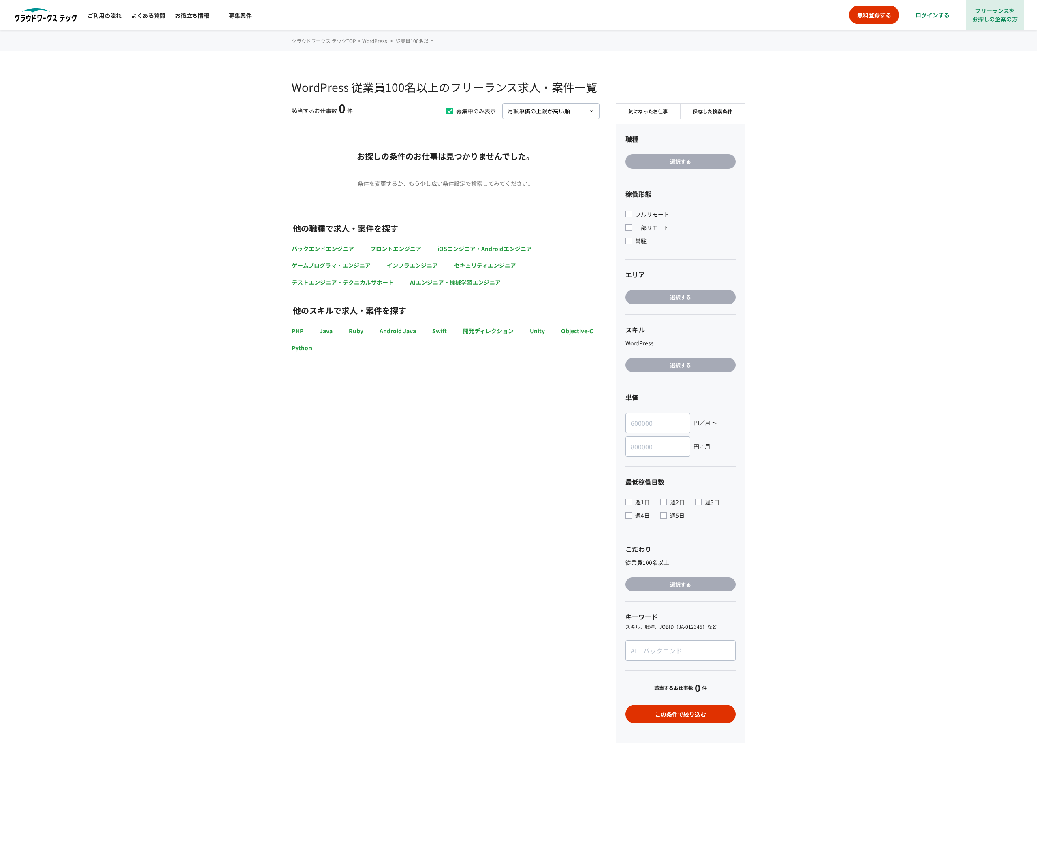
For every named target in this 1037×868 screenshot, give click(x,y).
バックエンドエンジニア (323, 249)
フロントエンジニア (395, 249)
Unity (537, 331)
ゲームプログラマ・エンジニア (331, 265)
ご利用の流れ (104, 15)
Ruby (356, 331)
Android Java (398, 331)
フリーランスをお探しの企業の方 (995, 14)
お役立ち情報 (192, 15)
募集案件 (240, 15)
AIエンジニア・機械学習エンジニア (455, 282)
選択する (680, 161)
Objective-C (577, 331)
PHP (297, 331)
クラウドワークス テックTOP (324, 40)
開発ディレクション (488, 331)
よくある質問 (148, 15)
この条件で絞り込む (680, 714)
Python (302, 348)
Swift (439, 331)
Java (326, 331)
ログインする (932, 15)
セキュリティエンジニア (485, 265)
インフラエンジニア (412, 265)
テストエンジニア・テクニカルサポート (343, 282)
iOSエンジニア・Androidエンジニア (484, 249)
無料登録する (874, 15)
